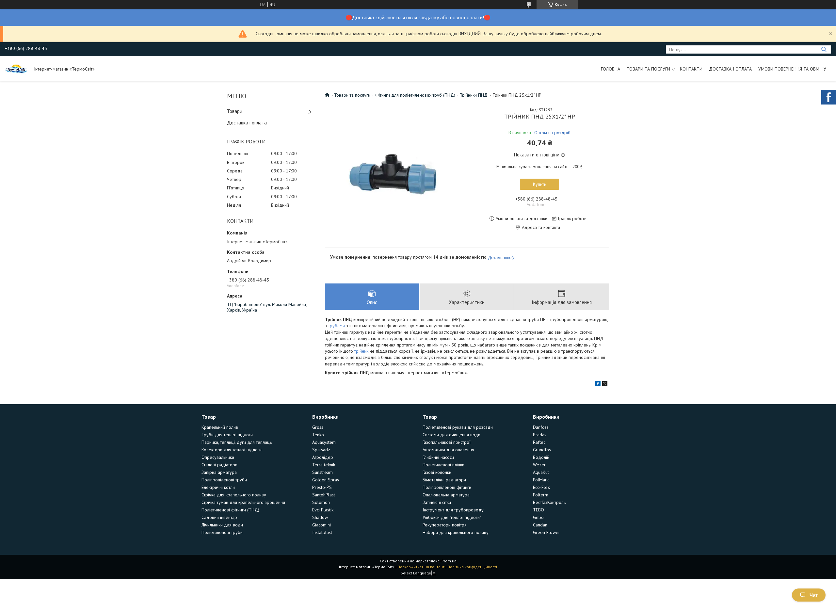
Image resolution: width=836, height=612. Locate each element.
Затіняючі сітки (437, 502)
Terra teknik (323, 465)
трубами (336, 326)
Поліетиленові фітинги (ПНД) (230, 510)
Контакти (691, 69)
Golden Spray (325, 480)
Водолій (541, 457)
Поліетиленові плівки (443, 465)
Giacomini (321, 525)
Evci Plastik (322, 510)
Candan (540, 525)
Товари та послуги (648, 69)
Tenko (318, 435)
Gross (317, 427)
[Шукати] (823, 49)
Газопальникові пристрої (447, 442)
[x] (604, 385)
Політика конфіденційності (472, 566)
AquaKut (541, 472)
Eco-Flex (541, 487)
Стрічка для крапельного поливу (233, 495)
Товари (234, 111)
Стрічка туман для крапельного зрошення (243, 502)
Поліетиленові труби (222, 532)
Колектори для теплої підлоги (231, 450)
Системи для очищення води (451, 435)
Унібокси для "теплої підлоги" (452, 517)
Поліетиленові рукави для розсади (458, 427)
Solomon (321, 502)
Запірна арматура (219, 472)
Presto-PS (322, 487)
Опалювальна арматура (446, 495)
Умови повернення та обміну (792, 69)
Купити (539, 184)
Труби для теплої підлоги (227, 435)
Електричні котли (218, 487)
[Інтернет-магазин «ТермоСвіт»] (16, 69)
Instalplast (322, 532)
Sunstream (322, 472)
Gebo (538, 517)
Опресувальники (217, 457)
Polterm (540, 495)
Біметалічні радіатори (444, 480)
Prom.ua (449, 560)
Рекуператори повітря (445, 525)
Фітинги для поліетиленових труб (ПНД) (415, 95)
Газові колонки (437, 472)
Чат (814, 595)
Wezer (539, 465)
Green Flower (546, 532)
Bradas (539, 435)
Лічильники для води (222, 525)
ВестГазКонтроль (549, 502)
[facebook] (598, 385)
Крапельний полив (219, 427)
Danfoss (541, 427)
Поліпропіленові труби (224, 480)
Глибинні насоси (438, 457)
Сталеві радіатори (219, 465)
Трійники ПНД (474, 95)
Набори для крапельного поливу (456, 532)
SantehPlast (323, 495)
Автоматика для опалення (448, 450)
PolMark (541, 480)
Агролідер (322, 457)
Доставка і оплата (730, 69)
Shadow (320, 517)
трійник (361, 351)
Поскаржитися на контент (420, 566)
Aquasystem (324, 442)
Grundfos (542, 450)
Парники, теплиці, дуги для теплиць (236, 442)
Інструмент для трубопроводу (453, 510)
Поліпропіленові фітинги (447, 487)
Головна (610, 69)
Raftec (539, 442)
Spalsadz (321, 450)
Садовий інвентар (219, 517)
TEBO (538, 510)
